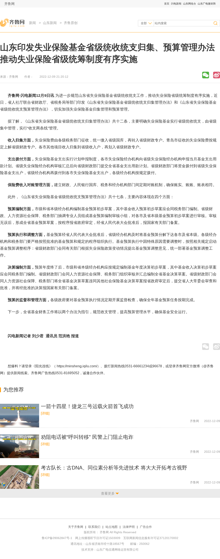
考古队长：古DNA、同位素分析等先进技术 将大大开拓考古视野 (114, 468)
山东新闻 (50, 23)
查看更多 (108, 493)
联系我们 (94, 527)
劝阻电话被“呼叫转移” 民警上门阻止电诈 (87, 437)
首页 (166, 3)
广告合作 (146, 527)
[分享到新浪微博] (216, 75)
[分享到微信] (205, 75)
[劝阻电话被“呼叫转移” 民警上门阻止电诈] (19, 446)
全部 (144, 23)
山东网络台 (189, 3)
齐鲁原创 (71, 23)
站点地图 (111, 527)
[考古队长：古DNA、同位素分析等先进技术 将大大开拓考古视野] (19, 477)
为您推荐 (13, 389)
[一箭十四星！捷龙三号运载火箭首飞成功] (19, 415)
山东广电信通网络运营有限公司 (117, 549)
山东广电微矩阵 (207, 3)
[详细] (45, 413)
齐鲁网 (9, 4)
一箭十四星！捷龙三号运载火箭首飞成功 (87, 406)
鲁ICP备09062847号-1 (57, 538)
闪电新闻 (176, 3)
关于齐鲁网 (75, 527)
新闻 (32, 23)
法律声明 (129, 527)
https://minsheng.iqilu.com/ (77, 366)
